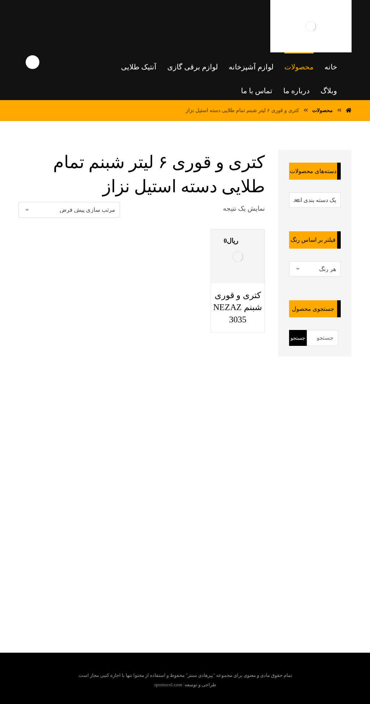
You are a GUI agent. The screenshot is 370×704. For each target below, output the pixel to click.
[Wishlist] (60, 15)
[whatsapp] (189, 583)
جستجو (298, 338)
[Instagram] (161, 583)
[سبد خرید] (34, 15)
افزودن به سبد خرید (242, 295)
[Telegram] (204, 583)
